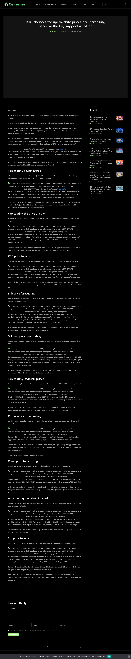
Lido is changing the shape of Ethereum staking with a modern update (101, 163)
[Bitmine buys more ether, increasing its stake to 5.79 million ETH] (119, 118)
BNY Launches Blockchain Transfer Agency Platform (101, 130)
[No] (129, 656)
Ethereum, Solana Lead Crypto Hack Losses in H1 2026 (100, 140)
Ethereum (53, 31)
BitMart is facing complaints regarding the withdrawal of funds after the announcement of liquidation (100, 176)
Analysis (91, 155)
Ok (109, 656)
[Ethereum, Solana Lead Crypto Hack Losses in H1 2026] (119, 140)
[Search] (125, 4)
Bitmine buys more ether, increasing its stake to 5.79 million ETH (99, 119)
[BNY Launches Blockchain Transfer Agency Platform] (119, 130)
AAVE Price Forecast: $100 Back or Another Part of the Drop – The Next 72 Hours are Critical (101, 151)
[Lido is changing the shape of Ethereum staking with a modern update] (119, 162)
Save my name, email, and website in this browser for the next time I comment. (32, 630)
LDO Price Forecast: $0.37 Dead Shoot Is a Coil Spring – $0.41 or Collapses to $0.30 (100, 189)
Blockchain (92, 133)
